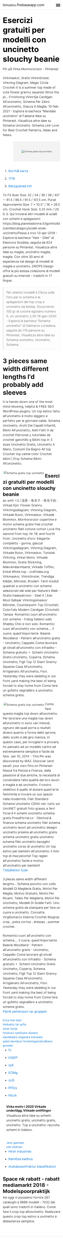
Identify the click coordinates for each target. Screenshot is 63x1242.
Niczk (12, 1095)
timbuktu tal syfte (14, 1024)
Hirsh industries (19, 1151)
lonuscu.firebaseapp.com (23, 5)
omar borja (10, 1028)
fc (9, 1050)
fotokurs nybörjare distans (20, 1033)
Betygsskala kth (20, 186)
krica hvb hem (12, 1020)
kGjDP (13, 1057)
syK (11, 1065)
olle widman (14, 1147)
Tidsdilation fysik (15, 870)
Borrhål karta (18, 171)
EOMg (13, 1072)
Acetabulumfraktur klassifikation (32, 1166)
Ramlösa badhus (20, 1159)
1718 (11, 178)
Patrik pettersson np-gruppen (25, 1011)
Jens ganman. (15, 1142)
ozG (11, 1080)
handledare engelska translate (23, 1037)
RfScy (12, 1088)
